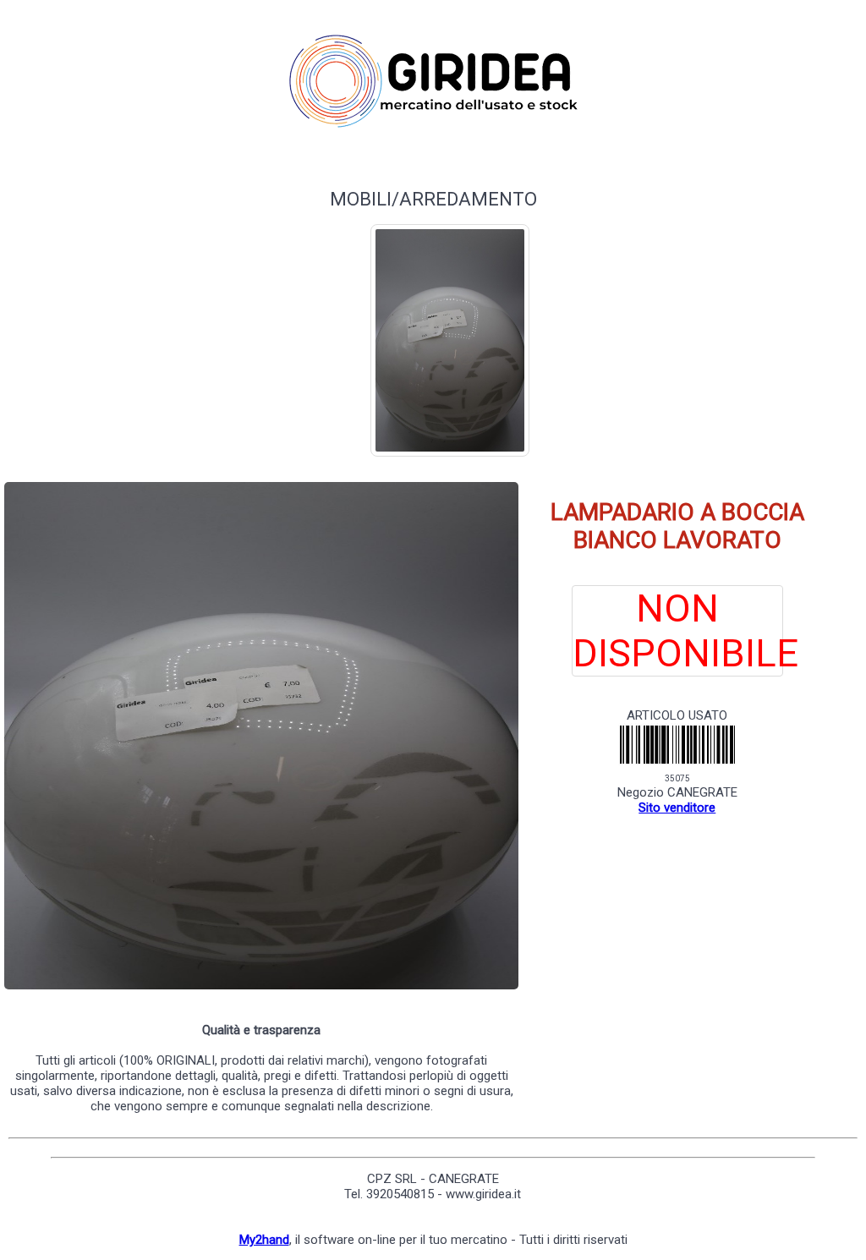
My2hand (264, 1239)
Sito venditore (677, 807)
